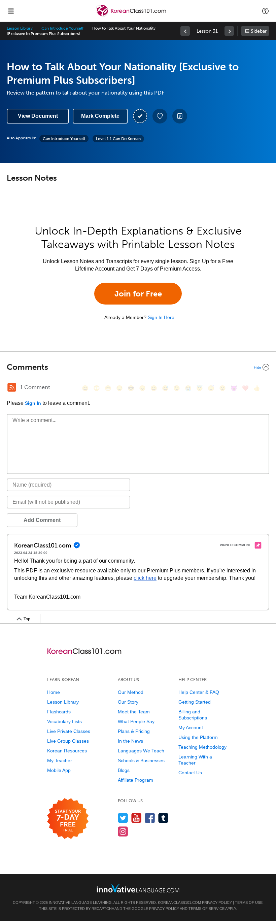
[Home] (131, 16)
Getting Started (194, 702)
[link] (185, 31)
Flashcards (59, 711)
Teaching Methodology (202, 747)
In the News (130, 741)
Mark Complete (100, 116)
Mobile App (59, 770)
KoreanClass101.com (179, 902)
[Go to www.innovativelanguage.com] (138, 888)
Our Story (128, 702)
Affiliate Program (135, 780)
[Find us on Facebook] (150, 818)
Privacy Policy (217, 902)
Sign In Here (161, 317)
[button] (265, 11)
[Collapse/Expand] (138, 367)
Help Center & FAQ (198, 692)
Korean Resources (67, 750)
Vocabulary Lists (64, 721)
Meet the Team (134, 711)
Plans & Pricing (134, 731)
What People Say (136, 721)
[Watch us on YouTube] (136, 818)
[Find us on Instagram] (123, 831)
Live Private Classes (68, 731)
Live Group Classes (68, 741)
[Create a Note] (179, 116)
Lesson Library (20, 28)
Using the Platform (198, 737)
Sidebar (259, 31)
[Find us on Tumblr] (163, 818)
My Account (190, 727)
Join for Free (138, 293)
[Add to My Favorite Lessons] (159, 116)
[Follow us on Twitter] (123, 818)
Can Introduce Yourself (62, 28)
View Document (38, 116)
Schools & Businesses (141, 760)
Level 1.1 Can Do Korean (118, 138)
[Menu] (11, 11)
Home (53, 692)
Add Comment (42, 520)
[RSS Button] (12, 387)
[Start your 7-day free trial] (68, 819)
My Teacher (59, 760)
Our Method (130, 692)
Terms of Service (206, 909)
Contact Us (190, 772)
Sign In (33, 403)
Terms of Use (249, 902)
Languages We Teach (141, 750)
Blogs (124, 770)
